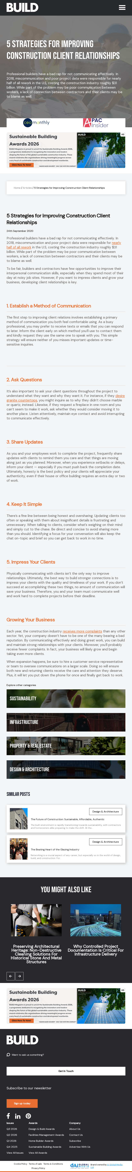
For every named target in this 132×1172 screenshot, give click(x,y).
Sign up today (22, 1103)
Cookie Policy (20, 1164)
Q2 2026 (12, 1135)
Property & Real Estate (31, 746)
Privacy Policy (38, 1168)
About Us (74, 1129)
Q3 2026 (12, 1129)
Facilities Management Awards (46, 1135)
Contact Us (76, 1135)
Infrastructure (24, 722)
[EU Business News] (95, 122)
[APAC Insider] (36, 122)
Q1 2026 (11, 1141)
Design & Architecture (29, 769)
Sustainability (23, 698)
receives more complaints (82, 631)
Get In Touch (66, 1071)
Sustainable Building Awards (45, 1147)
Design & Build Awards (42, 1129)
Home (17, 188)
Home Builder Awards (41, 1141)
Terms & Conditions (53, 1164)
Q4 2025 (12, 1147)
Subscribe (75, 1141)
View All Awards (38, 1152)
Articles (27, 188)
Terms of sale (35, 1164)
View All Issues (15, 1152)
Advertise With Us (79, 1147)
